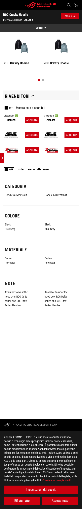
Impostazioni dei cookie (41, 490)
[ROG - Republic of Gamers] (41, 5)
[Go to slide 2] (43, 80)
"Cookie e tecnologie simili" (56, 480)
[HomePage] (6, 425)
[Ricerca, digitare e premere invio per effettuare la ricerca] (68, 5)
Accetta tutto (60, 501)
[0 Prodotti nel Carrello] (76, 5)
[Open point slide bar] (2, 158)
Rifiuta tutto (22, 501)
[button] (5, 5)
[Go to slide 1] (39, 80)
